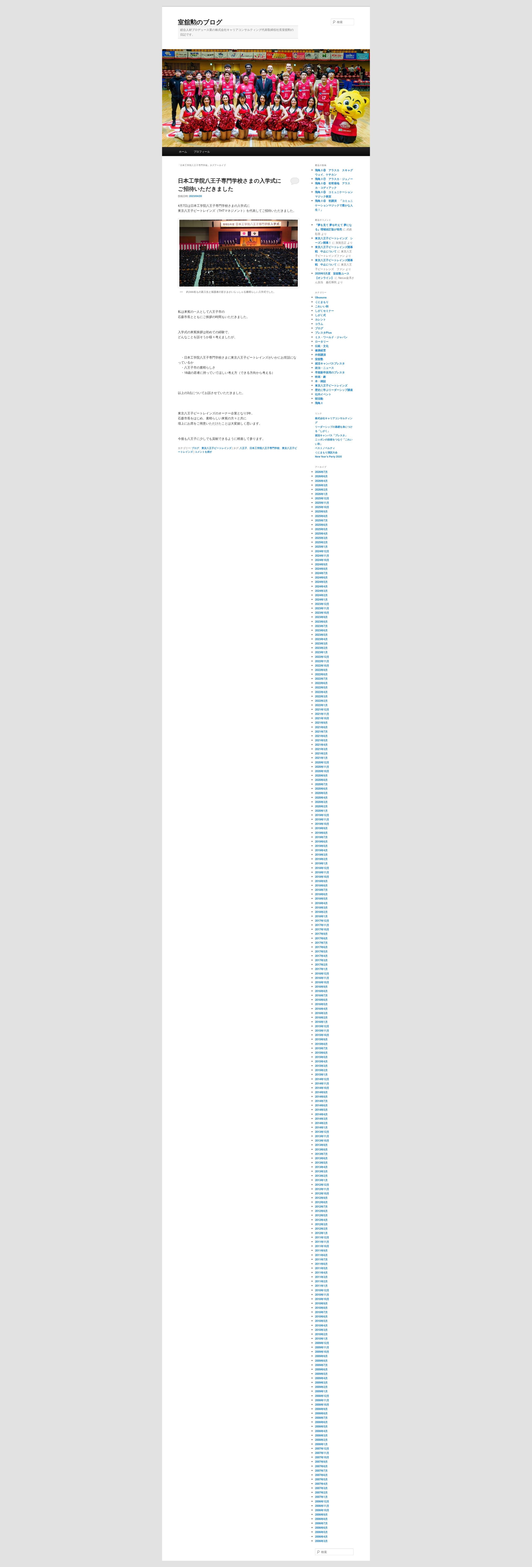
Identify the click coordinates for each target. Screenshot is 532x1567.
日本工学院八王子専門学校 (265, 448)
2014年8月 (321, 1096)
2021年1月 (321, 758)
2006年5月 (321, 1532)
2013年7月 (321, 1154)
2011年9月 (321, 1250)
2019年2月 (321, 859)
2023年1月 (321, 652)
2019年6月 (321, 841)
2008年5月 (321, 1426)
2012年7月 (321, 1206)
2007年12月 (322, 1448)
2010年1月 (321, 1338)
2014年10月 (322, 1088)
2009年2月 (321, 1387)
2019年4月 (321, 850)
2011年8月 (321, 1255)
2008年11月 (322, 1400)
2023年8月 (321, 621)
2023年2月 (321, 648)
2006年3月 (321, 1541)
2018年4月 (321, 903)
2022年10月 (322, 665)
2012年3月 (321, 1224)
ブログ (195, 448)
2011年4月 (321, 1272)
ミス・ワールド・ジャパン (331, 337)
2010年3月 (321, 1330)
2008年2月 (321, 1440)
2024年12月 (322, 551)
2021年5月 (321, 740)
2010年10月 (322, 1299)
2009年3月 (321, 1382)
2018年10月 (322, 877)
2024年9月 (321, 564)
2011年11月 (322, 1242)
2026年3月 (321, 485)
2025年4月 (321, 533)
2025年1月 (321, 547)
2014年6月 (321, 1105)
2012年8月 (321, 1202)
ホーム (183, 151)
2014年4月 (321, 1114)
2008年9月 (321, 1409)
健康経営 (320, 350)
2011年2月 (321, 1281)
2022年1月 (321, 705)
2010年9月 (321, 1303)
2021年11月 (322, 714)
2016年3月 (321, 1013)
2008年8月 (321, 1413)
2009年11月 (322, 1347)
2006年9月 (321, 1514)
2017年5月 (321, 951)
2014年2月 (321, 1123)
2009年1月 (321, 1391)
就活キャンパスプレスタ (330, 363)
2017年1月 (321, 969)
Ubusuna (320, 297)
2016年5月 (321, 1004)
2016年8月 (321, 991)
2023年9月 (321, 617)
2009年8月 (321, 1361)
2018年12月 (322, 868)
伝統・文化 (322, 346)
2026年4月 (321, 481)
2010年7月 (321, 1312)
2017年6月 (321, 947)
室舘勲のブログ (200, 21)
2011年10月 (322, 1246)
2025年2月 (321, 542)
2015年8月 (321, 1044)
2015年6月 (321, 1053)
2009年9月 (321, 1356)
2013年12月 (322, 1132)
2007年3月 (321, 1488)
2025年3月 (321, 538)
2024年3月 (321, 591)
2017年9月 (321, 934)
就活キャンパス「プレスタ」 (331, 435)
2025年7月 (321, 520)
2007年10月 (322, 1457)
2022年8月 (321, 674)
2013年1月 (321, 1180)
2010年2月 (321, 1334)
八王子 (243, 448)
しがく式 (320, 315)
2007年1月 (321, 1497)
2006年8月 (321, 1519)
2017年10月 (322, 929)
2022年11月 (322, 661)
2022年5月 (321, 687)
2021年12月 (322, 709)
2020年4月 (321, 797)
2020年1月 (321, 811)
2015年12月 (322, 1026)
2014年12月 (322, 1079)
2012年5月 (321, 1215)
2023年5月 (321, 635)
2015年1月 (321, 1074)
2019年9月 (321, 828)
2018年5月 (321, 898)
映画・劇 (320, 377)
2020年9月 (321, 775)
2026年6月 (321, 476)
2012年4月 (321, 1220)
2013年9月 (321, 1145)
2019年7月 (321, 837)
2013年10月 (322, 1140)
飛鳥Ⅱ (319, 403)
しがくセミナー (324, 311)
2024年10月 (322, 560)
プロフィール (202, 151)
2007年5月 (321, 1479)
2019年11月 (322, 819)
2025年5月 (321, 529)
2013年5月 (321, 1162)
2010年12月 (322, 1290)
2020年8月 (321, 780)
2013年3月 (321, 1171)
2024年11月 (322, 555)
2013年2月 (321, 1176)
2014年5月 (321, 1110)
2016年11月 (322, 978)
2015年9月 (321, 1039)
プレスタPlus (323, 332)
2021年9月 (321, 722)
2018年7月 (321, 890)
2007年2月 (321, 1492)
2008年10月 (322, 1404)
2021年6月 (321, 736)
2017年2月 (321, 964)
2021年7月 (321, 731)
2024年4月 (321, 586)
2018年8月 (321, 885)
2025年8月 (321, 516)
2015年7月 (321, 1048)
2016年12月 (322, 973)
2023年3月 (321, 643)
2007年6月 (321, 1475)
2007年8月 (321, 1466)
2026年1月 (321, 494)
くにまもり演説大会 (326, 452)
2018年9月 (321, 881)
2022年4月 (321, 692)
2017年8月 (321, 938)
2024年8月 (321, 569)
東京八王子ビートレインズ (217, 448)
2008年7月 (321, 1418)
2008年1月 (321, 1444)
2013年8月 (321, 1149)
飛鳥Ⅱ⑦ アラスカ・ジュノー (334, 179)
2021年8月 (321, 727)
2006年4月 (321, 1536)
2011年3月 (321, 1277)
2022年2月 (321, 701)
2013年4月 (321, 1167)
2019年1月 (321, 863)
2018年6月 (321, 894)
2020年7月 (321, 784)
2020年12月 (322, 762)
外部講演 (320, 355)
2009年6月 (321, 1369)
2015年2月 (321, 1070)
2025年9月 (321, 511)
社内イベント (323, 394)
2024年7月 (321, 573)
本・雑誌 (320, 381)
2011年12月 (322, 1237)
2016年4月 (321, 1009)
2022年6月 (321, 683)
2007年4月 (321, 1484)
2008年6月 (321, 1422)
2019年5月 (321, 846)
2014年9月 (321, 1092)
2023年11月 (322, 608)
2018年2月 (321, 912)
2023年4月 (321, 639)
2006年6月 (321, 1528)
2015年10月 (322, 1035)
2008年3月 (321, 1435)
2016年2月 (321, 1017)
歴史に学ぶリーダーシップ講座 (334, 390)
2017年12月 (322, 920)
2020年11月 (322, 767)
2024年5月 (321, 582)
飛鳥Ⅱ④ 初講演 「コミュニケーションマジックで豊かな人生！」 (334, 205)
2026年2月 (321, 489)
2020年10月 (322, 771)
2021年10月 (322, 718)
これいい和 (322, 306)
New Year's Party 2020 (328, 456)
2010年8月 (321, 1308)
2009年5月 (321, 1374)
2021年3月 (321, 749)
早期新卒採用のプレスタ (330, 372)
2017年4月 (321, 956)
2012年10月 (322, 1193)
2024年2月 (321, 595)
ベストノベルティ (325, 448)
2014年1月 (321, 1127)
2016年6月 (321, 1000)
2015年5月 (321, 1057)
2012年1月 (321, 1233)
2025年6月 (321, 525)
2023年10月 (322, 613)
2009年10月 (322, 1352)
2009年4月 (321, 1378)
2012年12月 (322, 1185)
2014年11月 (322, 1083)
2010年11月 (322, 1294)
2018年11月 (322, 872)
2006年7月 (321, 1523)
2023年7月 (321, 626)
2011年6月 (321, 1264)
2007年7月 (321, 1470)
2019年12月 (322, 815)
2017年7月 (321, 943)
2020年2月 (321, 806)
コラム (319, 324)
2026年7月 (321, 472)
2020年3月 (321, 802)
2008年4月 (321, 1431)
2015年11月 (322, 1030)
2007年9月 (321, 1462)
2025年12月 (322, 498)
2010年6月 (321, 1316)
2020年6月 (321, 788)
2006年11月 (322, 1506)
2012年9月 (321, 1198)
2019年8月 (321, 833)
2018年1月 (321, 916)
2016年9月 (321, 987)
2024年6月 (321, 577)
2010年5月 (321, 1321)
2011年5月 (321, 1268)
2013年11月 (322, 1136)
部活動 (319, 398)
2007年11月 (322, 1453)
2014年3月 (321, 1119)
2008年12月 (322, 1396)
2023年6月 (321, 630)
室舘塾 (319, 359)
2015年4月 (321, 1061)
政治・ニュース (324, 368)
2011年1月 (321, 1286)
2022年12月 (322, 657)
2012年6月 (321, 1211)
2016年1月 (321, 1022)
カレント (320, 319)
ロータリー (322, 341)
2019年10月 (322, 824)
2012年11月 (322, 1189)
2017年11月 (322, 925)
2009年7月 (321, 1365)
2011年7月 (321, 1259)
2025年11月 (322, 503)
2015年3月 (321, 1066)
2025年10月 (322, 507)
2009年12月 (322, 1343)
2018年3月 (321, 907)
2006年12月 (322, 1501)
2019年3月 (321, 854)
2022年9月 (321, 670)
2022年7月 (321, 679)
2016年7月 (321, 995)
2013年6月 (321, 1158)
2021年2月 (321, 753)
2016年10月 (322, 982)
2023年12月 (322, 604)
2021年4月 (321, 745)
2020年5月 (321, 793)
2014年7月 (321, 1101)
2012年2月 (321, 1228)
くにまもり (322, 302)
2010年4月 (321, 1325)
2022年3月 (321, 696)
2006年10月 (322, 1510)
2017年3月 (321, 960)
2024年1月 (321, 599)
